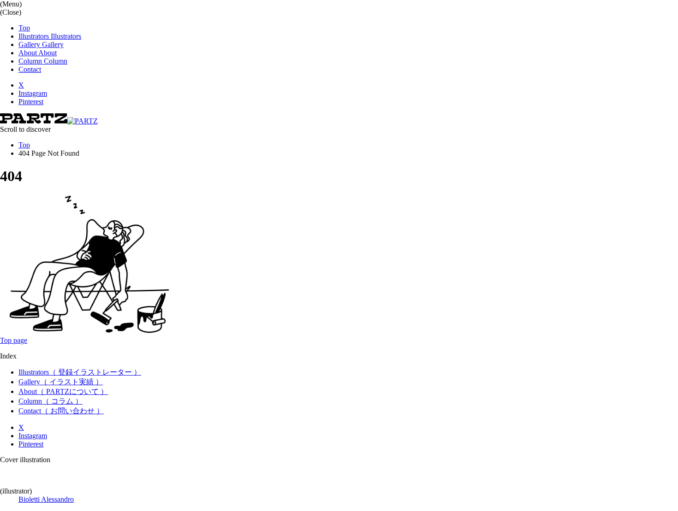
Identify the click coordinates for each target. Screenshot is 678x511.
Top (24, 145)
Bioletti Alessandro (46, 499)
